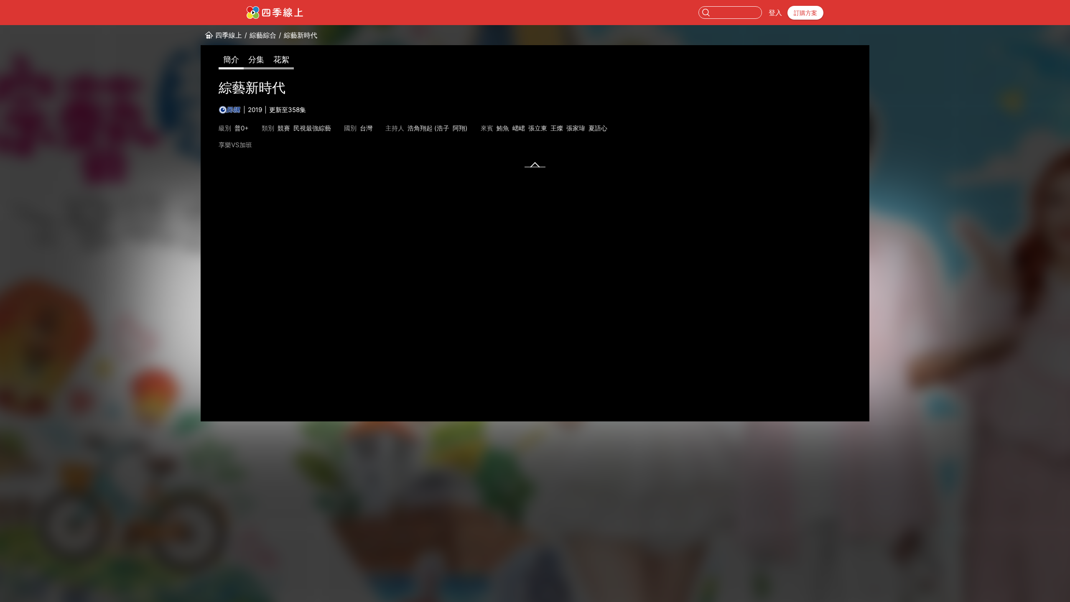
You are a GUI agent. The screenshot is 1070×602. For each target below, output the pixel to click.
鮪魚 (503, 128)
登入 (775, 12)
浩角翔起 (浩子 (428, 128)
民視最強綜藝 (312, 128)
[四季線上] (275, 12)
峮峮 (518, 128)
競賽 (284, 128)
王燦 (556, 128)
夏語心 (597, 128)
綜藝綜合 (263, 35)
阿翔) (460, 128)
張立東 (537, 128)
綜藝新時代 (300, 35)
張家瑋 (575, 128)
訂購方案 (805, 12)
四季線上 (228, 35)
